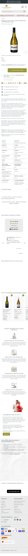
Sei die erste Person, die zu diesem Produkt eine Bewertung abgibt (14, 202)
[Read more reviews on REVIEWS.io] (14, 229)
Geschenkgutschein (5, 512)
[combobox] (14, 11)
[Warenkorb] (22, 7)
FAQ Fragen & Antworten (19, 504)
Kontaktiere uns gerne (7, 430)
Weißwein (3, 502)
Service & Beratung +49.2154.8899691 (14, 2)
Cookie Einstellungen (18, 512)
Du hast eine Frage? (6, 189)
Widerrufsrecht (17, 509)
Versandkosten (9, 64)
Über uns (6, 434)
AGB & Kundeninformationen (19, 501)
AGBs (22, 132)
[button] (14, 202)
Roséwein (3, 504)
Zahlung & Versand (17, 511)
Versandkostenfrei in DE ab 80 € (14, 1)
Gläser (2, 511)
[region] (14, 243)
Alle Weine (3, 501)
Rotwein (2, 507)
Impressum (16, 506)
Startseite (3, 18)
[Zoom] (25, 51)
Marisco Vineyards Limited (7, 23)
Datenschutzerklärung (15, 453)
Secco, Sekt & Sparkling (5, 509)
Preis (2, 58)
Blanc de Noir (4, 506)
